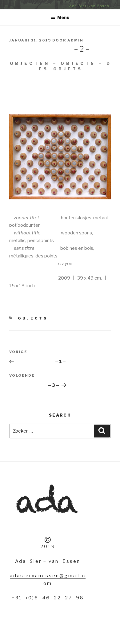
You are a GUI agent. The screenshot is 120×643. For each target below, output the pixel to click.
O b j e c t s (32, 318)
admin (75, 40)
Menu (63, 17)
